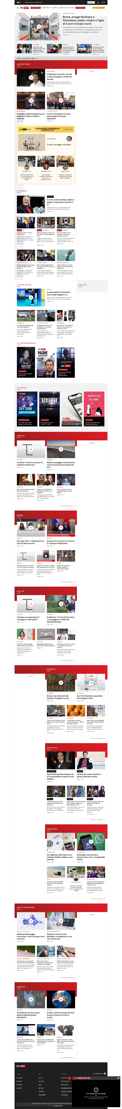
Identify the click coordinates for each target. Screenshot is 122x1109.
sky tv (41, 1078)
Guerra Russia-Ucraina (66, 7)
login (103, 2)
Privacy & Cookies (51, 1103)
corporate (64, 1095)
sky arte (19, 1088)
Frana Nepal (36, 7)
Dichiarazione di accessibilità (70, 1088)
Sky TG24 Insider (98, 7)
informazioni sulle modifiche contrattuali (65, 1103)
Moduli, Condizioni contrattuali (39, 1103)
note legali (64, 1084)
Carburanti (46, 7)
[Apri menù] (17, 8)
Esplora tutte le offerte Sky (33, 2)
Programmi (42, 1095)
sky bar (41, 1088)
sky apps (41, 1081)
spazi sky (41, 1091)
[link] (69, 1078)
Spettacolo (80, 7)
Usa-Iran (54, 7)
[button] (61, 58)
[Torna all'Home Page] (24, 8)
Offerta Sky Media (66, 1091)
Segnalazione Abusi (58, 1105)
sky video (19, 1084)
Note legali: (64, 1074)
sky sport (19, 1078)
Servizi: (40, 1074)
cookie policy (65, 1081)
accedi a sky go (98, 1073)
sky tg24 (19, 1081)
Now (40, 1084)
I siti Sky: (18, 1074)
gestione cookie (66, 1078)
